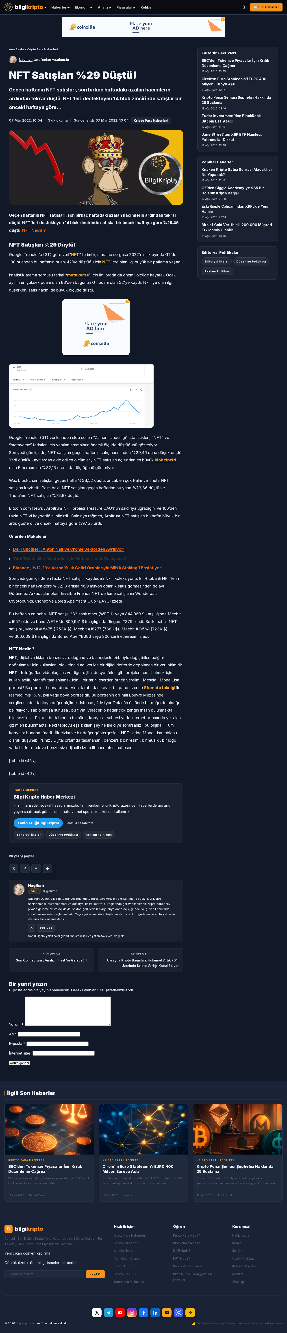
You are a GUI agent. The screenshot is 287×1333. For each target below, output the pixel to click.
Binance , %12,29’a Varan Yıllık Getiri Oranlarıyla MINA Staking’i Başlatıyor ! (88, 567)
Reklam (237, 1274)
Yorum (16, 1024)
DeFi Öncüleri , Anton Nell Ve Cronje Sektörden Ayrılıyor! (68, 549)
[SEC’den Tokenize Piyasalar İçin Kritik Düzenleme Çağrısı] (49, 1129)
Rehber (147, 7)
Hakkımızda (240, 1235)
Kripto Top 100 (125, 1266)
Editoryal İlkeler (29, 834)
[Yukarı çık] (277, 1325)
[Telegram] (108, 1312)
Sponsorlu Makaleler (129, 1282)
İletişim (237, 1251)
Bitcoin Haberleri (126, 1243)
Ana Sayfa (16, 49)
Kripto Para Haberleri (42, 49)
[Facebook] (143, 1312)
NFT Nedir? (181, 1258)
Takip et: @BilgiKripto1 (38, 823)
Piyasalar (124, 7)
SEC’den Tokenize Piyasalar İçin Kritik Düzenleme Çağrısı (235, 63)
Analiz (103, 7)
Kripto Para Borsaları (188, 1266)
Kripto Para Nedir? (186, 1235)
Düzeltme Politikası (63, 834)
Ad (13, 1034)
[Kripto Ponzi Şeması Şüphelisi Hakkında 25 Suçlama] (237, 1129)
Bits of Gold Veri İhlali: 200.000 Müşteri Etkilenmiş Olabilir (237, 227)
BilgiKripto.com (26, 1323)
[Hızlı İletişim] (167, 1312)
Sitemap (238, 1282)
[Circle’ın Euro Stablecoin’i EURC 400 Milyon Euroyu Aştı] (143, 1129)
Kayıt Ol (95, 1274)
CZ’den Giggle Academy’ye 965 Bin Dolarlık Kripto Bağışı (233, 190)
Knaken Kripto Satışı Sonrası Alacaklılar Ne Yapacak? (237, 172)
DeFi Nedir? (181, 1251)
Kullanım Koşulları (244, 1266)
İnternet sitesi (20, 1053)
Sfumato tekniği (159, 687)
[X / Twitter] (97, 1312)
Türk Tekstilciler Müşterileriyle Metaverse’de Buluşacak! (69, 558)
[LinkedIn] (155, 1312)
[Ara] (243, 7)
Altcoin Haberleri (126, 1251)
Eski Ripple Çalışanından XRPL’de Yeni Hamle (235, 209)
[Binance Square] (190, 1312)
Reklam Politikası (99, 834)
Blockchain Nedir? (186, 1243)
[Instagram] (132, 1312)
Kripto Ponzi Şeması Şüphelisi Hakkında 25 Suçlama (236, 100)
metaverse (78, 275)
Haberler (59, 7)
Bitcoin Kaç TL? (125, 1274)
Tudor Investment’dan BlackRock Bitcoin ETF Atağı (231, 118)
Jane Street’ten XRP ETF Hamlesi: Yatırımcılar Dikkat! (232, 137)
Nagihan (26, 59)
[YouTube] (120, 1312)
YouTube (45, 927)
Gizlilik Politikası (243, 1258)
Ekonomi (82, 7)
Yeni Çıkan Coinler (127, 1258)
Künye (237, 1243)
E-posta (17, 1043)
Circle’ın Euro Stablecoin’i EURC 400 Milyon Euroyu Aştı (234, 81)
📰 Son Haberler (266, 7)
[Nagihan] (13, 59)
